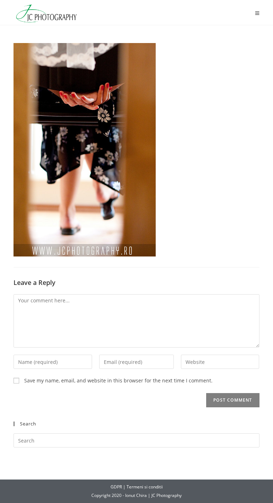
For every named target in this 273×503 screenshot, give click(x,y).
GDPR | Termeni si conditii (137, 487)
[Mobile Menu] (257, 13)
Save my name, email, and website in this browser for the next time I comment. (118, 380)
